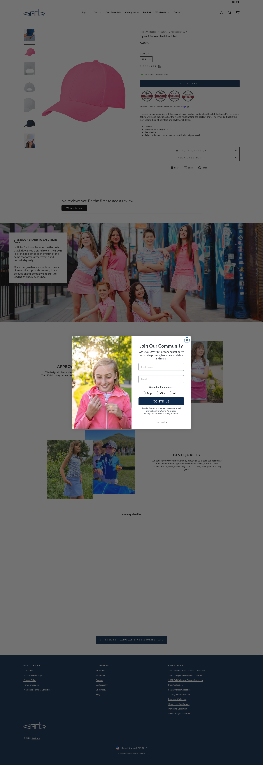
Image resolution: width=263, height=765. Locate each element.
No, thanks (161, 422)
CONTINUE (161, 401)
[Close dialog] (187, 340)
